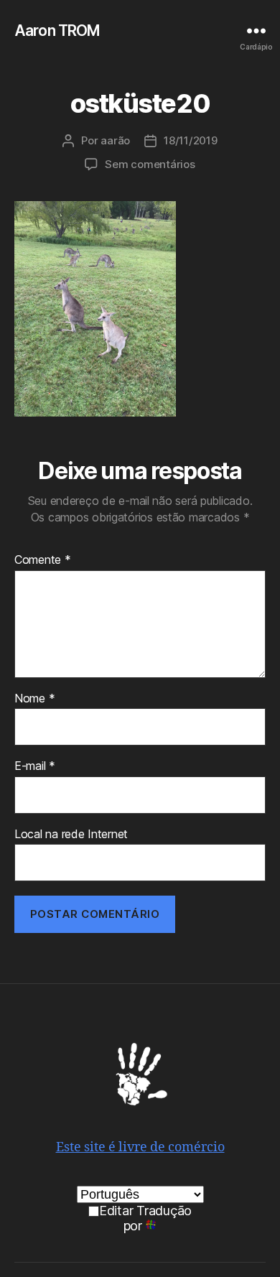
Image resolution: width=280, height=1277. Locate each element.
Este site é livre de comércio (140, 1147)
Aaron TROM (57, 30)
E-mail (34, 766)
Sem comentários (150, 164)
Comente (42, 560)
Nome (34, 698)
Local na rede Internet (71, 834)
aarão (115, 140)
